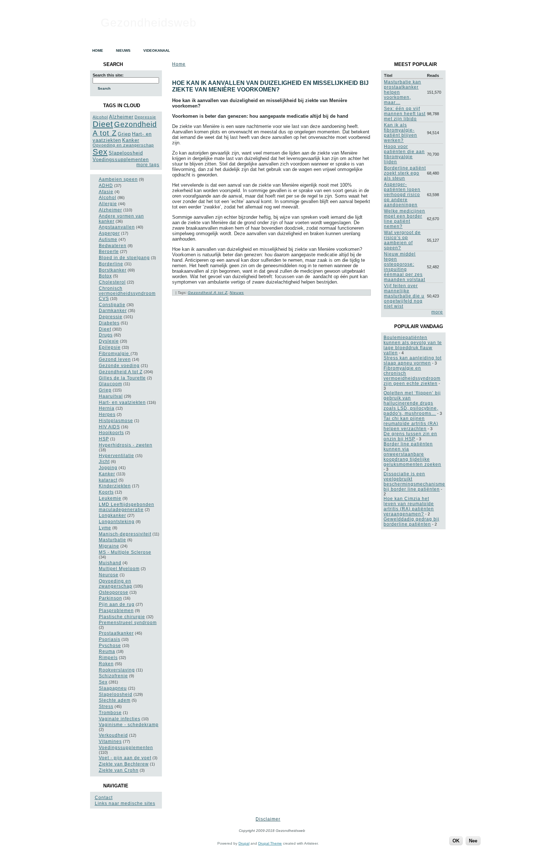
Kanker (130, 140)
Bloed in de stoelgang (124, 257)
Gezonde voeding (119, 365)
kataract (108, 480)
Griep (124, 134)
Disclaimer (268, 819)
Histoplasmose (116, 420)
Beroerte (109, 251)
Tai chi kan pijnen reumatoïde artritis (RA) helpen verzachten (411, 423)
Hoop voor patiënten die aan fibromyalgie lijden (404, 154)
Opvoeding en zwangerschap (123, 145)
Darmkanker (113, 310)
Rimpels (108, 657)
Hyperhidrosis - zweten (125, 445)
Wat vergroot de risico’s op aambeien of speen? (402, 240)
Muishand (110, 562)
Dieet (103, 124)
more (437, 312)
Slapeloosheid (126, 153)
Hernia (106, 408)
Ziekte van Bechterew (124, 764)
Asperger (109, 233)
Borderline (111, 263)
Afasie (106, 191)
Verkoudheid (113, 735)
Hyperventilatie (116, 455)
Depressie (145, 117)
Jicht (104, 461)
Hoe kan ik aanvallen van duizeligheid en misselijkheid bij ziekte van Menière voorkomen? (270, 86)
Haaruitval (111, 396)
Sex (100, 151)
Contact (104, 797)
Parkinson (110, 598)
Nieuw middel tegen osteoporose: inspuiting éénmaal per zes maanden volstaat (404, 267)
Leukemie (110, 498)
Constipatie (112, 304)
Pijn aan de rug (117, 604)
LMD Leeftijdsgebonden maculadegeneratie (126, 507)
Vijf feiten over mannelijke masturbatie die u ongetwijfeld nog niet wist (404, 296)
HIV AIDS (109, 426)
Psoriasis (109, 639)
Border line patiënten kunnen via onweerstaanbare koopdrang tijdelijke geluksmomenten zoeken (412, 454)
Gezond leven (115, 359)
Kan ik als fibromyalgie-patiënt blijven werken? (400, 132)
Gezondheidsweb (149, 22)
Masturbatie (112, 539)
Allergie (108, 203)
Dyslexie (109, 341)
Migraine (109, 546)
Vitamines (110, 741)
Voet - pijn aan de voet (125, 757)
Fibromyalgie (115, 353)
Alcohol (100, 117)
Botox (105, 276)
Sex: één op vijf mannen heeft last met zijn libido (405, 113)
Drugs (106, 335)
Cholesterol (112, 282)
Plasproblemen (116, 610)
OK (456, 841)
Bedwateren (113, 245)
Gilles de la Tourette (122, 378)
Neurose (109, 574)
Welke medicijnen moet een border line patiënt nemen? (404, 219)
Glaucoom (110, 383)
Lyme (105, 527)
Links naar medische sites (125, 803)
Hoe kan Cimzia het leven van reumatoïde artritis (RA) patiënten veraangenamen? (409, 506)
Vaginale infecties (119, 718)
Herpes (107, 414)
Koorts (106, 492)
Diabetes (109, 323)
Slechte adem (115, 700)
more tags (147, 164)
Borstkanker (113, 270)
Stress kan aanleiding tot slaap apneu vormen (413, 360)
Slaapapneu (113, 688)
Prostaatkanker (116, 633)
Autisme (108, 239)
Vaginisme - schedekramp (129, 724)
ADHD (106, 185)
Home (179, 64)
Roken (106, 663)
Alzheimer (121, 117)
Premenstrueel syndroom (128, 622)
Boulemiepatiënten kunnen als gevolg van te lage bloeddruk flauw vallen (413, 345)
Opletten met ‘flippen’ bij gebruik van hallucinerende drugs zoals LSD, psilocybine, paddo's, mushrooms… (412, 403)
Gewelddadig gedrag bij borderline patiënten (411, 522)
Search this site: (108, 75)
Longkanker (112, 515)
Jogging (108, 467)
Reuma (107, 651)
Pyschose (110, 645)
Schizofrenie (113, 675)
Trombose (110, 712)
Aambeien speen (118, 179)
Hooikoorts (111, 432)
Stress (106, 706)
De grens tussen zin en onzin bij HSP (410, 436)
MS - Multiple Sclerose (125, 552)
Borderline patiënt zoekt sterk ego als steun (405, 173)
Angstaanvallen (117, 227)
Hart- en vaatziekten (122, 402)
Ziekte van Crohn (119, 770)
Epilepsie (110, 347)
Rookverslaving (117, 670)
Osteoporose (113, 592)
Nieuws (237, 293)
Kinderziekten (115, 485)
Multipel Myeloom (119, 568)
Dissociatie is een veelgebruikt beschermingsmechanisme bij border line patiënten (414, 481)
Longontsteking (117, 521)
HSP (104, 438)
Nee (473, 841)
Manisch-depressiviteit (125, 534)
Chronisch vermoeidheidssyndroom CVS (127, 293)
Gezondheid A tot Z (121, 371)
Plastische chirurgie (122, 616)
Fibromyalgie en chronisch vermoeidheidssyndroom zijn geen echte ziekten (412, 376)
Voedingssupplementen (121, 159)
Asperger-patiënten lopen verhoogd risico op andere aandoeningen (402, 194)
